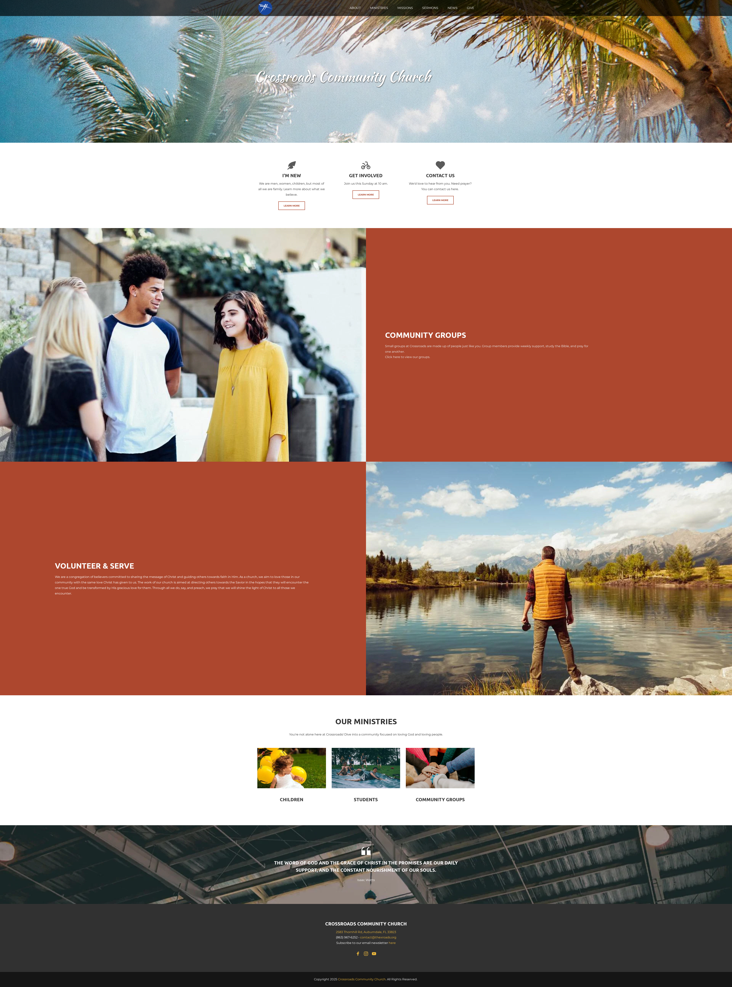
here (396, 357)
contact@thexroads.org (378, 937)
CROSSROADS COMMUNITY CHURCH (366, 924)
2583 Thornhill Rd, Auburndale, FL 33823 (366, 932)
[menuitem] (355, 8)
